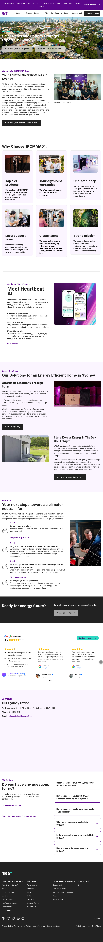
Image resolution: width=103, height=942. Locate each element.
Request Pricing (92, 13)
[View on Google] (38, 676)
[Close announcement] (100, 5)
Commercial (6, 910)
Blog (80, 885)
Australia (97, 918)
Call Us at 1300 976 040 (50, 49)
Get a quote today (66, 613)
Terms (16, 926)
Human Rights (25, 926)
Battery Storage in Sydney (69, 477)
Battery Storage (8, 892)
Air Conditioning (8, 899)
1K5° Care (31, 899)
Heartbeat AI (7, 907)
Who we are (32, 885)
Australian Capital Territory (63, 892)
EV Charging (6, 896)
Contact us (31, 907)
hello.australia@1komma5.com (20, 716)
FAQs (29, 896)
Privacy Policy (7, 926)
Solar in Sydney (12, 427)
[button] (2, 662)
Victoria (56, 896)
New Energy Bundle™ (10, 885)
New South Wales (59, 889)
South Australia (58, 899)
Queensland (57, 885)
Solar (4, 889)
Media (29, 892)
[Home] (5, 13)
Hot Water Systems (9, 903)
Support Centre (33, 903)
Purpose (30, 889)
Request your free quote (17, 49)
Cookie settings (53, 926)
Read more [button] (42, 661)
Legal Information (38, 926)
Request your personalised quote (21, 123)
